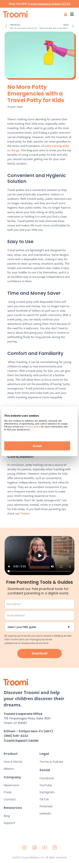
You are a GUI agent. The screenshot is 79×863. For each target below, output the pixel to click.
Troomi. (25, 513)
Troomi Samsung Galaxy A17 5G (49, 4)
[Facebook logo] (34, 847)
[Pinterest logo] (54, 847)
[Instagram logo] (24, 847)
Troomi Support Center (21, 740)
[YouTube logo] (44, 847)
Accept (37, 445)
